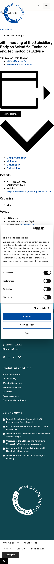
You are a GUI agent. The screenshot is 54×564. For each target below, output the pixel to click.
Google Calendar (16, 157)
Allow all (27, 316)
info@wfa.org (12, 349)
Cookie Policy (9, 379)
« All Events (6, 29)
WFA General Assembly (19, 64)
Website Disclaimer (12, 383)
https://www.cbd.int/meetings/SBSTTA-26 (29, 191)
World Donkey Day (17, 61)
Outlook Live (14, 168)
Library (21, 549)
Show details (40, 308)
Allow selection (27, 325)
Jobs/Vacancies (11, 396)
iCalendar (12, 161)
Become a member (12, 387)
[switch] (47, 281)
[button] (39, 6)
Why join (10, 555)
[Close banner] (50, 228)
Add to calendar (10, 113)
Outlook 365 (13, 164)
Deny (27, 333)
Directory (7, 392)
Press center (37, 549)
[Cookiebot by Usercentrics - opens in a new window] (33, 228)
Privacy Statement (11, 374)
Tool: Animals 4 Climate (14, 400)
